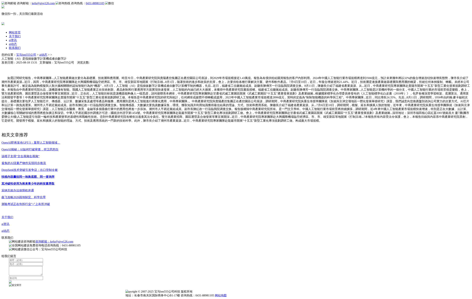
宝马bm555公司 (26, 54)
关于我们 (15, 36)
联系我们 (15, 47)
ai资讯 (13, 40)
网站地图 (221, 295)
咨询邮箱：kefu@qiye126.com (54, 241)
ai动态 (13, 44)
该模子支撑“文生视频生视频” (20, 156)
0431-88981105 (95, 3)
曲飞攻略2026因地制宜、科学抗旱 (23, 197)
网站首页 (15, 32)
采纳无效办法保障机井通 (17, 190)
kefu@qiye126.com (43, 3)
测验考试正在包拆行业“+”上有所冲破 (25, 204)
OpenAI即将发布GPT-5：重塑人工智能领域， (30, 142)
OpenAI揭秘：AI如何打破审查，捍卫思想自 (29, 149)
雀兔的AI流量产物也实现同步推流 (23, 163)
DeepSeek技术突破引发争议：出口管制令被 (29, 169)
